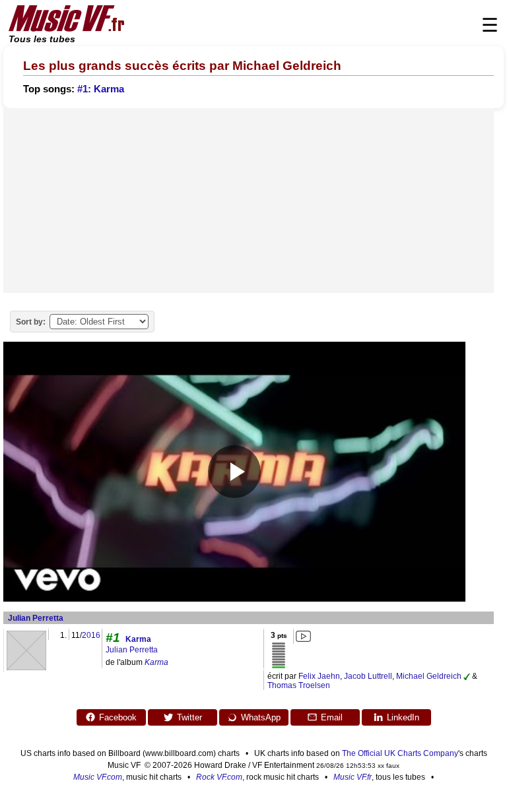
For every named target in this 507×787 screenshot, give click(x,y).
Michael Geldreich (428, 676)
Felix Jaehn (319, 676)
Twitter (189, 717)
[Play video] (234, 471)
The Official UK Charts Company (400, 753)
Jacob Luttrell (368, 676)
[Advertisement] (248, 200)
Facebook (118, 717)
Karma (138, 639)
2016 (91, 635)
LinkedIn (403, 717)
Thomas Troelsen (298, 685)
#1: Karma (100, 89)
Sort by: (31, 322)
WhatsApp (261, 717)
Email (332, 717)
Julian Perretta (35, 618)
